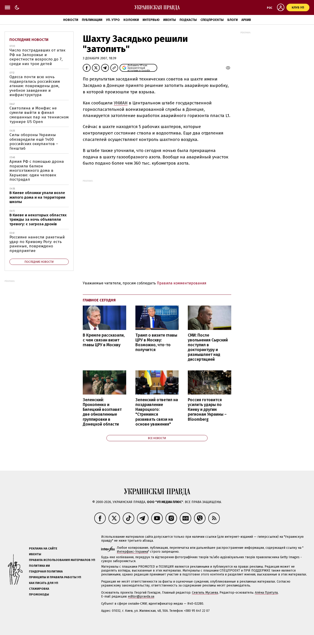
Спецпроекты (212, 20)
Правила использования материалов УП (62, 560)
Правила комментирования (181, 283)
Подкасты (188, 20)
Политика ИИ (39, 565)
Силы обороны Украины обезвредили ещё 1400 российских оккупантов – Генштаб (33, 141)
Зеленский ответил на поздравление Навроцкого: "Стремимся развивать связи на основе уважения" (156, 412)
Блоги (232, 20)
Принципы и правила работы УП (55, 577)
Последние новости (29, 39)
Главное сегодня (99, 300)
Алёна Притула (266, 593)
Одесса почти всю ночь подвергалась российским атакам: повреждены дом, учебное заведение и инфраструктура (34, 85)
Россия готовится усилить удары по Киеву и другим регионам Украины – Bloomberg (207, 410)
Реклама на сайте (43, 548)
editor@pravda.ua (141, 596)
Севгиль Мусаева (205, 593)
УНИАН (121, 103)
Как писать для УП (43, 583)
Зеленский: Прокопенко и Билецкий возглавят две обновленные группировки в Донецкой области (102, 412)
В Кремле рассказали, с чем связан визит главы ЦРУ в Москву (104, 340)
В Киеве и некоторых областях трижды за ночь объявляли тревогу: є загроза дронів (38, 219)
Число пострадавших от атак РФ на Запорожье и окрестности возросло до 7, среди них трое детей (37, 57)
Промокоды (39, 594)
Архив (246, 20)
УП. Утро (113, 20)
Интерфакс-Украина (132, 552)
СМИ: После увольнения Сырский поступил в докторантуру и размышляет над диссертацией (208, 347)
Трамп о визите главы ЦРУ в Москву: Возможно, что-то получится (156, 342)
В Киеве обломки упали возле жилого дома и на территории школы (37, 197)
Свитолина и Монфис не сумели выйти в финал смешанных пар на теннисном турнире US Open (39, 115)
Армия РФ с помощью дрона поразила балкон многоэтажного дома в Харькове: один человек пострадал (36, 170)
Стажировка (39, 588)
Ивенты (169, 20)
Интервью (151, 20)
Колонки (131, 20)
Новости (70, 20)
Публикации (92, 20)
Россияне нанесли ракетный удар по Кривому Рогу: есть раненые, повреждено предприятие (37, 244)
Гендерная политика (46, 571)
